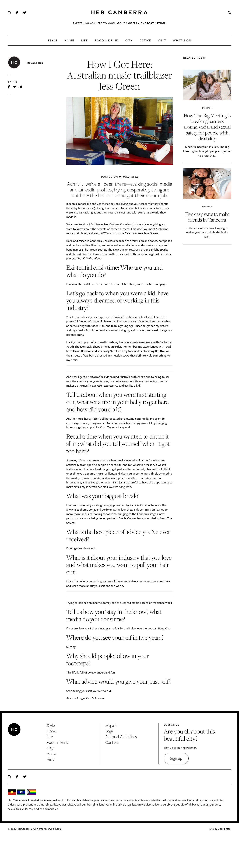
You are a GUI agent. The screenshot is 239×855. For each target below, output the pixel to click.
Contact (112, 742)
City (128, 40)
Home (69, 40)
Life (84, 40)
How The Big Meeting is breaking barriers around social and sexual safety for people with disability (207, 127)
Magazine (112, 725)
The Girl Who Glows (89, 258)
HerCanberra (119, 12)
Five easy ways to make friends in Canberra (207, 217)
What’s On (182, 40)
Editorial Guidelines (121, 736)
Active (145, 40)
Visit (162, 40)
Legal (109, 731)
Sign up (176, 758)
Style (52, 40)
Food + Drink (106, 40)
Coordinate (224, 829)
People (207, 108)
